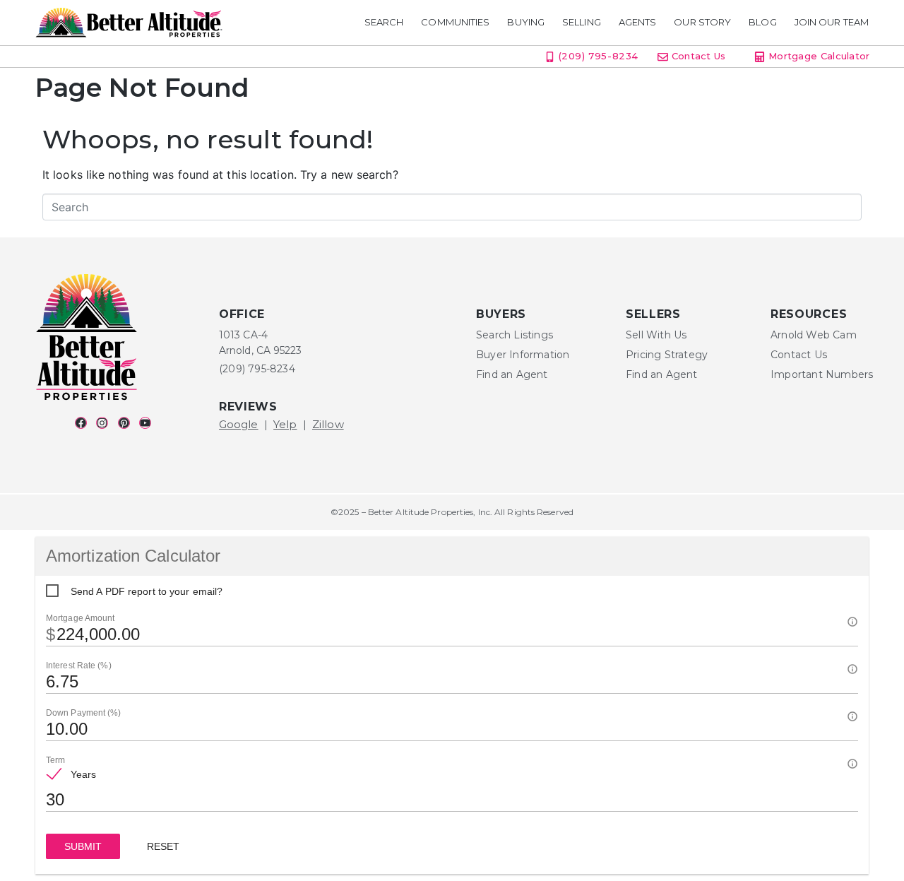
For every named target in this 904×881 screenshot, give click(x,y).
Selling (581, 22)
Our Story (702, 22)
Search (384, 22)
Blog (762, 22)
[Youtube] (145, 423)
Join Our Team (832, 22)
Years (84, 774)
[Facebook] (81, 423)
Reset (163, 846)
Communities (455, 22)
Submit (83, 846)
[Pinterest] (124, 423)
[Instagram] (102, 423)
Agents (638, 22)
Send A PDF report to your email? (146, 591)
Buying (526, 22)
